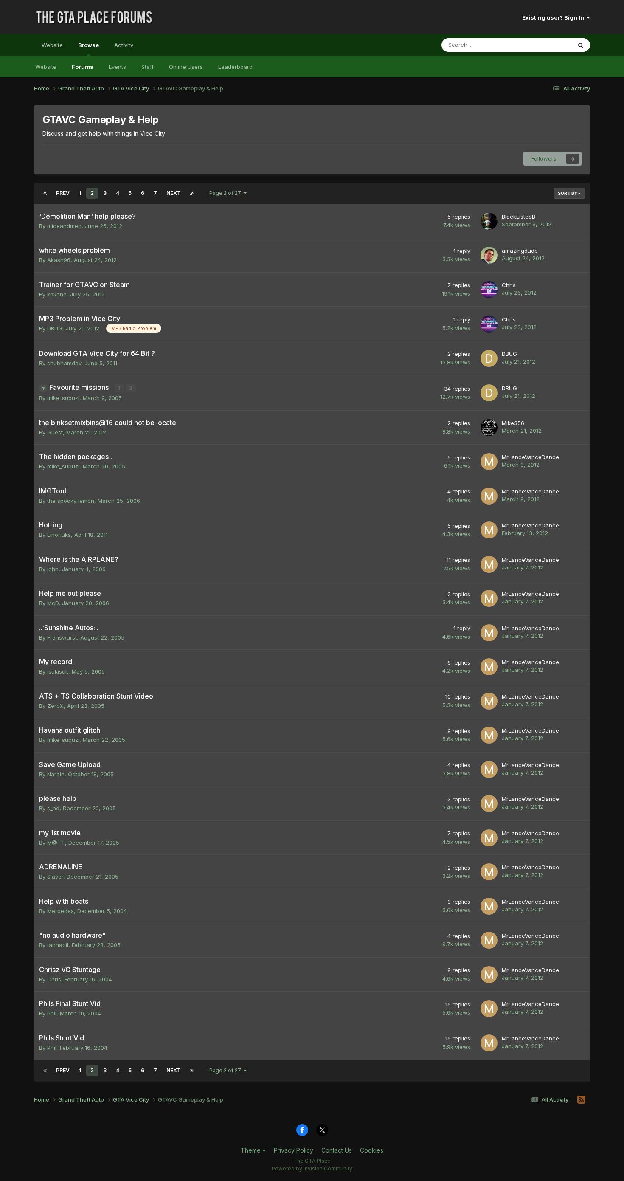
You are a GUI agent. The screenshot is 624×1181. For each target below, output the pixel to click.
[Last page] (192, 193)
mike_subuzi (63, 398)
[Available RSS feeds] (581, 1100)
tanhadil (57, 944)
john (53, 569)
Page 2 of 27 (226, 193)
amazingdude (520, 250)
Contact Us (336, 1150)
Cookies (371, 1150)
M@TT (56, 842)
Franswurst (62, 637)
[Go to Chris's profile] (489, 289)
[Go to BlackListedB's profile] (489, 221)
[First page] (45, 193)
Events (117, 66)
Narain (56, 774)
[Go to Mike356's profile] (489, 427)
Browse (88, 45)
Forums (82, 66)
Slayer (55, 876)
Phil (51, 1013)
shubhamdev (64, 363)
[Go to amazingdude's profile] (489, 255)
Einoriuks (59, 534)
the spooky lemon (70, 500)
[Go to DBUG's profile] (489, 358)
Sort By (568, 193)
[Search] (580, 45)
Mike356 (513, 423)
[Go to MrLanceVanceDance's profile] (489, 461)
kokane (57, 294)
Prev (63, 193)
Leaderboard (235, 66)
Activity (123, 45)
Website (52, 45)
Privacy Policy (293, 1150)
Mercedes (60, 911)
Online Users (186, 66)
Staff (147, 66)
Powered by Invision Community (312, 1168)
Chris (509, 285)
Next (173, 193)
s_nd (53, 808)
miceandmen (64, 226)
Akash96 (58, 259)
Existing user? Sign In (554, 17)
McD (53, 603)
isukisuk (57, 671)
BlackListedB (518, 216)
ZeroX (55, 705)
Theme (251, 1150)
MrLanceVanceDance (530, 457)
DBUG (54, 328)
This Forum (546, 45)
